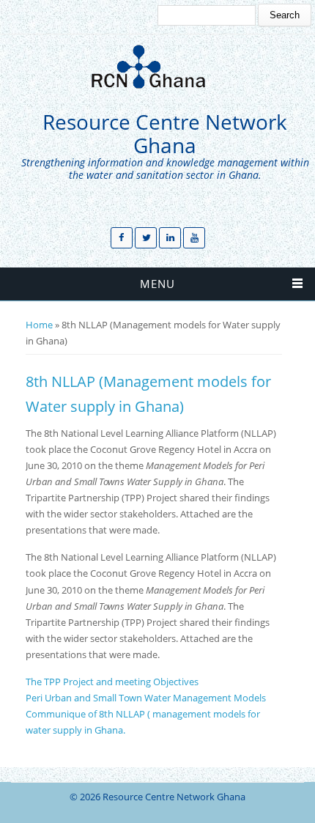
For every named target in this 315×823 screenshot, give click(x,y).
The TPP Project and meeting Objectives (112, 681)
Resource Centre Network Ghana (164, 134)
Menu (157, 283)
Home (39, 324)
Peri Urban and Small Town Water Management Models (146, 697)
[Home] (154, 67)
